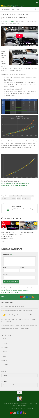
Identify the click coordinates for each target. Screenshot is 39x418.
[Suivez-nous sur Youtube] (21, 297)
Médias (5, 360)
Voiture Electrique (12, 9)
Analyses (5, 347)
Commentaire (7, 254)
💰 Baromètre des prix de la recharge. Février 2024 (18, 315)
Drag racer (23, 196)
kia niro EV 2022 (6, 198)
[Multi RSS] (33, 297)
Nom (5, 267)
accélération (12, 196)
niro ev (19, 198)
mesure (14, 198)
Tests (3, 9)
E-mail (22, 267)
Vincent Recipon (9, 21)
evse (29, 196)
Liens (4, 356)
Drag (18, 196)
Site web (5, 274)
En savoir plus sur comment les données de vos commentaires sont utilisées (18, 290)
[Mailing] (24, 297)
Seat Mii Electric (26, 198)
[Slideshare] (36, 297)
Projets (5, 343)
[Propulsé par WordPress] (18, 408)
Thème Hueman (29, 408)
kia (32, 196)
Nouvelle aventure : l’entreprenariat (13, 306)
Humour (5, 365)
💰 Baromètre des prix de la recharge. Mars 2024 (17, 310)
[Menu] (36, 2)
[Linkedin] (27, 297)
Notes (5, 352)
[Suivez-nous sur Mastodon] (30, 297)
